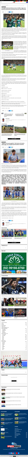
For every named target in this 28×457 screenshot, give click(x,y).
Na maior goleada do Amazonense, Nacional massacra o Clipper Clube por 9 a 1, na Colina (7, 238)
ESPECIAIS (3, 324)
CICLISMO (3, 344)
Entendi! (14, 456)
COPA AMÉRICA (4, 329)
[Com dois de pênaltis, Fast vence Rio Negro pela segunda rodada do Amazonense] (3, 423)
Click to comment (14, 242)
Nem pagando (6, 432)
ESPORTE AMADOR (4, 325)
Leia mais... (17, 456)
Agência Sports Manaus (4, 322)
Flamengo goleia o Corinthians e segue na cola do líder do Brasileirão (23, 414)
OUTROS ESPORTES (4, 341)
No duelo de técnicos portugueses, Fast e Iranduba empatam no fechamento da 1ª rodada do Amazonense (9, 414)
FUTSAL (3, 345)
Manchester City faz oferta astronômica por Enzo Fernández (11, 294)
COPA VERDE (3, 335)
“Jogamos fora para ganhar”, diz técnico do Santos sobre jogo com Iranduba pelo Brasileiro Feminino (8, 115)
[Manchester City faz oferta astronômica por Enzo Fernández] (14, 285)
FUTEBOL (3, 326)
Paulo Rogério (3, 10)
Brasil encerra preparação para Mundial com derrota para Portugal (13, 400)
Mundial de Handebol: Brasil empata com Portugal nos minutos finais (13, 404)
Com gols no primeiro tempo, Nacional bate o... (7, 317)
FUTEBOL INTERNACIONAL (4, 328)
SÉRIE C (3, 338)
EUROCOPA (3, 331)
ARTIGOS (3, 323)
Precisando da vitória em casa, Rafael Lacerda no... (19, 306)
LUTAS (3, 347)
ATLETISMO (3, 342)
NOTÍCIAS (3, 340)
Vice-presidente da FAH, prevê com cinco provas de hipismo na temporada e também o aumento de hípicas (15, 397)
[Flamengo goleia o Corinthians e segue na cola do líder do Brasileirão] (16, 414)
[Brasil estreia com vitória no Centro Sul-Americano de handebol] (3, 390)
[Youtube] (17, 453)
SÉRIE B (3, 337)
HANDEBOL (3, 346)
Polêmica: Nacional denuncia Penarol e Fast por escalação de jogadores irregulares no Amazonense (9, 419)
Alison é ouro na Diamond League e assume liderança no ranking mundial (14, 393)
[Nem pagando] (3, 433)
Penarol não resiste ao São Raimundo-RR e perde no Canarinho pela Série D (23, 418)
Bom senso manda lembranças (8, 436)
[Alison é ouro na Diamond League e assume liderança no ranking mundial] (3, 394)
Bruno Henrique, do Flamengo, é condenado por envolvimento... (19, 317)
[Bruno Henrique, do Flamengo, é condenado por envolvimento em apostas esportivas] (20, 312)
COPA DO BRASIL (4, 334)
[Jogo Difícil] (3, 429)
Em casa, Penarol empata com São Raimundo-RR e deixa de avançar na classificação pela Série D (23, 422)
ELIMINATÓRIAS (4, 330)
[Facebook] (9, 453)
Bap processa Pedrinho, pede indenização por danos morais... (7, 307)
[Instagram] (13, 453)
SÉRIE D (3, 339)
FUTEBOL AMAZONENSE (4, 327)
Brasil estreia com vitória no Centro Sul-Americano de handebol (13, 389)
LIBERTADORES (4, 332)
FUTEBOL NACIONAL (4, 333)
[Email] (18, 453)
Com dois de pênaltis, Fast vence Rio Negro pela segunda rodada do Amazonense (20, 238)
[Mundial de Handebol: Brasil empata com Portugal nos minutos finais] (3, 405)
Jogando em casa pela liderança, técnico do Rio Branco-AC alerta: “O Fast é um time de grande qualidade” (19, 135)
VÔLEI (3, 349)
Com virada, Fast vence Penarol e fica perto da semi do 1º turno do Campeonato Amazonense (19, 115)
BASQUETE (3, 343)
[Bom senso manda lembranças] (3, 437)
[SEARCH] (25, 248)
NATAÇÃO (3, 348)
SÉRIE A (3, 336)
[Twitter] (11, 453)
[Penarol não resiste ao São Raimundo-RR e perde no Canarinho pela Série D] (16, 418)
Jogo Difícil (6, 428)
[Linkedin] (15, 453)
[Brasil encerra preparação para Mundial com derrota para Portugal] (3, 402)
